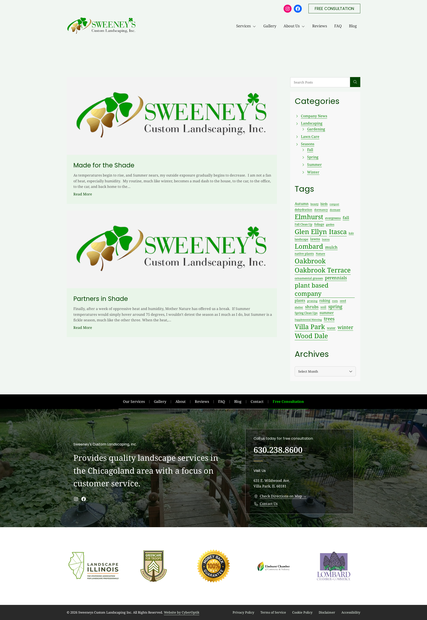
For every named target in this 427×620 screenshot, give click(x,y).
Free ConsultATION (334, 8)
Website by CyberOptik (181, 612)
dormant (335, 209)
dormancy (321, 210)
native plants (304, 253)
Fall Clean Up (303, 224)
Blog (353, 25)
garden (330, 224)
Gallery (269, 25)
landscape (301, 239)
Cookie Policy (302, 612)
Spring (312, 157)
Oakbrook (310, 260)
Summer (314, 164)
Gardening (316, 129)
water (331, 328)
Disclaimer (327, 612)
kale (351, 233)
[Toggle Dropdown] (255, 26)
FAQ (338, 25)
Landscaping (311, 123)
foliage (319, 224)
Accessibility (350, 612)
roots (335, 300)
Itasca (338, 231)
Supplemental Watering (308, 319)
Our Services (134, 401)
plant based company (311, 289)
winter (345, 327)
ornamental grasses (309, 278)
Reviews (319, 25)
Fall (310, 149)
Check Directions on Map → (283, 496)
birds (324, 204)
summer (327, 312)
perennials (336, 278)
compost (334, 204)
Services (243, 25)
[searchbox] (320, 82)
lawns (315, 238)
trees (329, 319)
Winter (313, 172)
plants (300, 300)
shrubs (311, 306)
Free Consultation (288, 401)
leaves (326, 239)
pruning (312, 300)
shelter (299, 307)
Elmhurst (309, 216)
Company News (314, 115)
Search (355, 82)
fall (346, 217)
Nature (320, 254)
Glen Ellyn (311, 231)
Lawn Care (310, 136)
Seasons (307, 143)
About (180, 401)
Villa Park (310, 326)
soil (323, 307)
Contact (257, 401)
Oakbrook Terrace (323, 270)
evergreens (333, 218)
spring (335, 306)
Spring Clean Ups (306, 313)
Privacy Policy (243, 612)
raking (324, 300)
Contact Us (269, 503)
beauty (314, 204)
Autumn (301, 203)
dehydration (303, 210)
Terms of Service (273, 612)
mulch (331, 247)
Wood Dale (311, 335)
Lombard (309, 246)
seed (343, 301)
